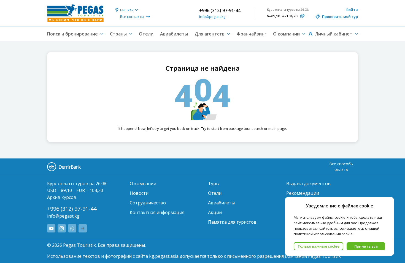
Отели (146, 34)
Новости (139, 193)
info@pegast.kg (212, 16)
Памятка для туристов (232, 222)
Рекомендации (302, 193)
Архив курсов (61, 197)
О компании (143, 183)
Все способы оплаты (341, 166)
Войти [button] (352, 9)
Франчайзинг (251, 34)
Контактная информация (157, 212)
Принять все (366, 246)
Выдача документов (308, 183)
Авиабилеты (174, 34)
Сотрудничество (148, 203)
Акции (215, 212)
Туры (213, 183)
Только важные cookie (318, 246)
